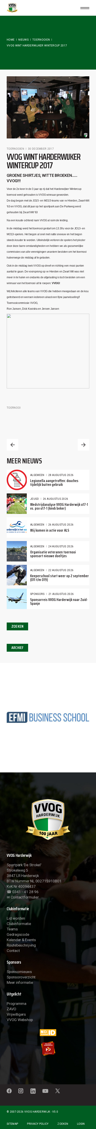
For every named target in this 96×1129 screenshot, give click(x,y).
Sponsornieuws (19, 971)
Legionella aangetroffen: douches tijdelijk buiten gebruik (54, 482)
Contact (13, 950)
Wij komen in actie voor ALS (49, 530)
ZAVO (11, 1009)
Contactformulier (25, 897)
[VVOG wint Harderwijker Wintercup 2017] (48, 107)
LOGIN (81, 1123)
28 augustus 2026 (61, 475)
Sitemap (12, 1123)
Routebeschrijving (21, 945)
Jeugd (34, 498)
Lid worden (16, 918)
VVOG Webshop (20, 1019)
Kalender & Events (21, 940)
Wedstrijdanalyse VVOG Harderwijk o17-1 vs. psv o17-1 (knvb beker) (59, 506)
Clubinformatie (19, 923)
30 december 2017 (41, 148)
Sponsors (37, 594)
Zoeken (62, 1123)
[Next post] (83, 445)
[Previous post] (12, 445)
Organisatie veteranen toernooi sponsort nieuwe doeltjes (53, 554)
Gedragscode (18, 934)
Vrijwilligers (16, 1014)
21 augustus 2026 (61, 594)
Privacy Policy (37, 1123)
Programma (16, 1003)
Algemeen (37, 475)
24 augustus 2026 (61, 546)
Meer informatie (20, 982)
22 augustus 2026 (61, 570)
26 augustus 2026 (55, 498)
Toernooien (41, 39)
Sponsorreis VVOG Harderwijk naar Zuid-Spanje (59, 601)
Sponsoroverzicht (21, 977)
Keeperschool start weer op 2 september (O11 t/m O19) (59, 578)
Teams (12, 929)
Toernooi (14, 407)
